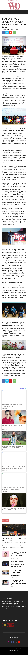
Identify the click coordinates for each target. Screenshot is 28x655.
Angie (8, 29)
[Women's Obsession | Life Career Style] (14, 5)
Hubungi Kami (19, 648)
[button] (26, 12)
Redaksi (13, 648)
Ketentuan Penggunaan (14, 650)
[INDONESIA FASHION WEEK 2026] (14, 531)
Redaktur (4, 540)
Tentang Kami (7, 648)
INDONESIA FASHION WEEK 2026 (14, 538)
